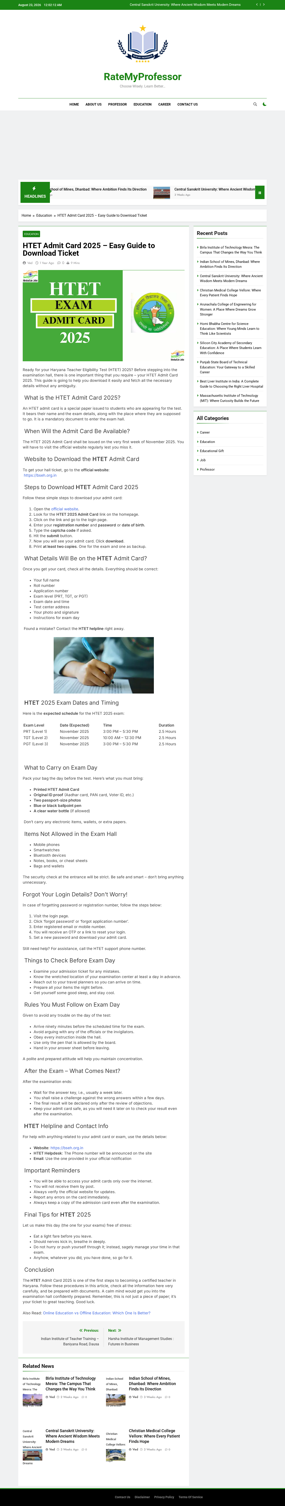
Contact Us (187, 104)
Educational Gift (212, 451)
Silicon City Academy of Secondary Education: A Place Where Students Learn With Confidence (230, 348)
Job (203, 460)
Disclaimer (142, 1497)
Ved (30, 263)
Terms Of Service (191, 1497)
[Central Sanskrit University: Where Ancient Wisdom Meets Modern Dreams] (125, 195)
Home (74, 104)
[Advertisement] (142, 146)
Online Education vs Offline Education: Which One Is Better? (97, 1313)
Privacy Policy (164, 1497)
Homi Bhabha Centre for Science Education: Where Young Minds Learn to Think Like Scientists (229, 329)
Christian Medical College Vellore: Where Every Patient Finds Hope (191, 5)
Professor (117, 104)
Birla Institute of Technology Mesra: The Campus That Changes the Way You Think (71, 1383)
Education (143, 104)
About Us (94, 104)
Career (164, 104)
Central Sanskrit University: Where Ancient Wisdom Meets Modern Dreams (197, 189)
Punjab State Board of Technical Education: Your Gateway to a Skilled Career (227, 367)
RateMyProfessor (142, 77)
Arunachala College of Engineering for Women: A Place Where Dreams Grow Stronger (228, 309)
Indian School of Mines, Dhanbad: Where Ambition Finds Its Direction (55, 189)
